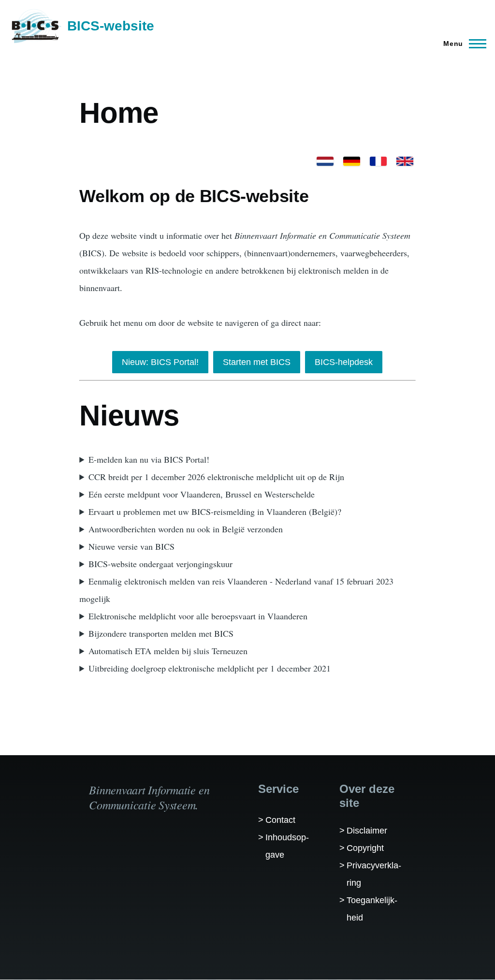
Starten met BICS (257, 362)
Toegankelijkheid (372, 908)
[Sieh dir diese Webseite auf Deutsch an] (352, 161)
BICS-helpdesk (344, 362)
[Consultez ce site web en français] (378, 161)
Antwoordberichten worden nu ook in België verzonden (185, 529)
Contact (280, 820)
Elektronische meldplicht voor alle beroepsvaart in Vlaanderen (197, 616)
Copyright (365, 848)
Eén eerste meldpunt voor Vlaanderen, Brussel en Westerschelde (201, 494)
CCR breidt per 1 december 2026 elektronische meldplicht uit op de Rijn (216, 477)
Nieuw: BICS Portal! (160, 362)
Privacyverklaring (374, 874)
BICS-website (110, 25)
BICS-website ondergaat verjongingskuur (160, 564)
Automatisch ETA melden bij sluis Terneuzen (168, 651)
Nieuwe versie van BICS (131, 546)
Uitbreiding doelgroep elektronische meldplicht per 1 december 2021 (209, 668)
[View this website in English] (405, 161)
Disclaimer (367, 830)
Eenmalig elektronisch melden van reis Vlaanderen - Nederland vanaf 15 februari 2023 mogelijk (236, 589)
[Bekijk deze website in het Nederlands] (325, 161)
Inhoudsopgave (287, 846)
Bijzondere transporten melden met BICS (160, 633)
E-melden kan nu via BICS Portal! (148, 459)
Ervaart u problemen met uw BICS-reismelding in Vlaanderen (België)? (214, 511)
